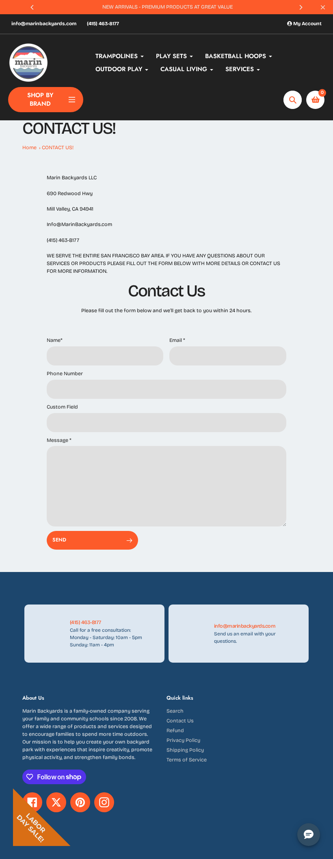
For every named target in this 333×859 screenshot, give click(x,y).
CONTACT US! (58, 147)
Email (177, 340)
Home (29, 147)
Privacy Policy (183, 740)
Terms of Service (186, 760)
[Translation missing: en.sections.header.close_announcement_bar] (323, 7)
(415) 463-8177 (103, 23)
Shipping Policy (185, 750)
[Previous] (32, 7)
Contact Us (180, 721)
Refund (175, 730)
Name (55, 340)
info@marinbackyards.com (43, 23)
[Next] (300, 7)
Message (59, 440)
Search (175, 711)
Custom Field (62, 407)
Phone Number (65, 373)
